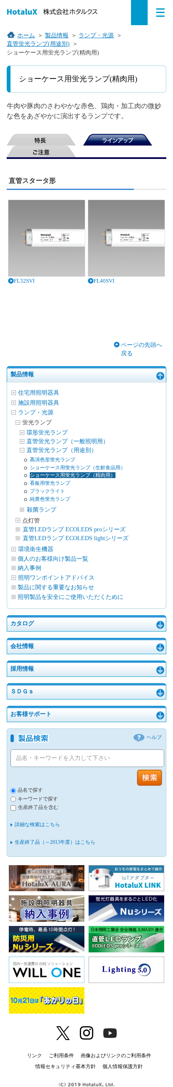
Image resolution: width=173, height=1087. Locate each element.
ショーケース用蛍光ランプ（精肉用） (72, 475)
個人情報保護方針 (122, 1066)
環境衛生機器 (35, 549)
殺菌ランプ (41, 510)
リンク (34, 1055)
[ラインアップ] (117, 140)
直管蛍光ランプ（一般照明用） (67, 441)
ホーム (26, 35)
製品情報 (22, 374)
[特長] (41, 140)
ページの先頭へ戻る (141, 349)
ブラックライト (47, 491)
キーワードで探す (38, 799)
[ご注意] (41, 151)
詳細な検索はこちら (37, 824)
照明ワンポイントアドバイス (56, 578)
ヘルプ (154, 737)
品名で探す (30, 790)
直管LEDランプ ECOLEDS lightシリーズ (75, 538)
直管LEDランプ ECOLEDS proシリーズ (74, 529)
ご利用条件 (61, 1055)
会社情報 (22, 646)
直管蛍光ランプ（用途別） (61, 450)
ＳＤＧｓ (22, 691)
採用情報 (22, 669)
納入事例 (29, 568)
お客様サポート (31, 714)
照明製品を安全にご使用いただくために (70, 597)
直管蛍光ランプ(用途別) (38, 44)
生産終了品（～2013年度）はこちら (55, 842)
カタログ (22, 623)
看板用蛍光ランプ (50, 483)
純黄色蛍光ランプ (50, 499)
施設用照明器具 (38, 403)
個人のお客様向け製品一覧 (53, 559)
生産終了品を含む (38, 807)
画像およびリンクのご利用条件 (116, 1055)
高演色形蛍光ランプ (52, 460)
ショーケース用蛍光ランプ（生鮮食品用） (78, 468)
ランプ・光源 (35, 412)
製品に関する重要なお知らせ (56, 587)
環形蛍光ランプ (47, 432)
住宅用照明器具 (38, 393)
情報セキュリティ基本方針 (65, 1066)
